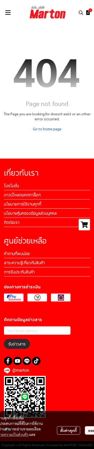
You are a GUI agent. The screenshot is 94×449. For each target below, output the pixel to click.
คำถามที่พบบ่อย (17, 253)
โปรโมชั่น (11, 185)
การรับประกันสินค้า (19, 272)
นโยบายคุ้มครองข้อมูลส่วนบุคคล (30, 213)
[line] (27, 361)
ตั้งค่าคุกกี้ (68, 430)
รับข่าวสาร (17, 344)
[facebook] (8, 361)
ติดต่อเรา (11, 222)
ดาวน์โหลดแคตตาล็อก (22, 195)
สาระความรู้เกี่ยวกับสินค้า (24, 262)
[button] (81, 12)
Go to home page (47, 128)
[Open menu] (8, 12)
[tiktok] (36, 361)
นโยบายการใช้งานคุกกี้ (22, 204)
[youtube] (17, 361)
